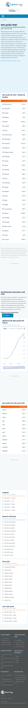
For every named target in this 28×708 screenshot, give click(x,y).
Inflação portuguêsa (9, 597)
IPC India (4, 178)
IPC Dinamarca (6, 139)
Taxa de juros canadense (10, 531)
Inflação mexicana (8, 594)
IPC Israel (4, 196)
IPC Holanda (5, 169)
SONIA (17, 660)
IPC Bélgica (5, 117)
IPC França (5, 161)
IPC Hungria (5, 174)
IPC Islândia (5, 191)
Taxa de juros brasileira (9, 525)
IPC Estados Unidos (7, 152)
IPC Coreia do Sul (7, 134)
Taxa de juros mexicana (9, 546)
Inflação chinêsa (8, 582)
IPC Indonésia (6, 182)
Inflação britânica (8, 576)
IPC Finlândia (6, 156)
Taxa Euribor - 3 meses (9, 504)
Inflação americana (8, 573)
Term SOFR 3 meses (20, 646)
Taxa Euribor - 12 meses (9, 510)
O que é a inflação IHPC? (21, 677)
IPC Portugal (5, 222)
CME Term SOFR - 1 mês (9, 612)
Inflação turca (7, 600)
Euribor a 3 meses (6, 642)
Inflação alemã (7, 570)
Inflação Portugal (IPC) (7, 685)
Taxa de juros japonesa (9, 543)
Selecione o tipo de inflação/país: (10, 312)
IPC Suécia (5, 230)
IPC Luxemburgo (7, 209)
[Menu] (3, 16)
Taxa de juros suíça (8, 552)
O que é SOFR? (19, 640)
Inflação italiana (8, 588)
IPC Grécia (5, 165)
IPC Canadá (5, 126)
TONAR (17, 662)
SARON (17, 656)
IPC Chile (4, 130)
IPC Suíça (5, 235)
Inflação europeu (8, 585)
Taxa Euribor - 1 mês (9, 501)
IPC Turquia (5, 239)
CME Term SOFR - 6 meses (10, 618)
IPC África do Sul (7, 104)
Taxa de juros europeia (9, 537)
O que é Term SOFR (20, 642)
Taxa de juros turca (8, 555)
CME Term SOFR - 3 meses (10, 615)
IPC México (5, 213)
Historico (4, 19)
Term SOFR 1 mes (20, 644)
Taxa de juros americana (10, 522)
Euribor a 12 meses (6, 644)
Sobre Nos (10, 698)
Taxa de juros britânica (9, 528)
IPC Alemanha (6, 108)
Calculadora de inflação (9, 567)
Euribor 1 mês (5, 640)
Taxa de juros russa (8, 549)
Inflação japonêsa (8, 591)
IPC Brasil (5, 121)
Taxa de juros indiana (9, 540)
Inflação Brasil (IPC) (7, 679)
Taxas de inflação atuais (21, 675)
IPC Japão (5, 204)
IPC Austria (5, 113)
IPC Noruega (5, 217)
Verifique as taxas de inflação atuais (10, 60)
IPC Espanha (5, 148)
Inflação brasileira (8, 579)
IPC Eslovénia (6, 143)
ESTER (17, 658)
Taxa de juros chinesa (9, 534)
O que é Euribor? (6, 638)
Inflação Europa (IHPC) (21, 679)
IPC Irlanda (5, 187)
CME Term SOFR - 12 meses (10, 621)
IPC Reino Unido (6, 226)
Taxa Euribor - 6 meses (9, 507)
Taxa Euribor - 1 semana (9, 498)
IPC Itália (4, 200)
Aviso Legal (3, 698)
